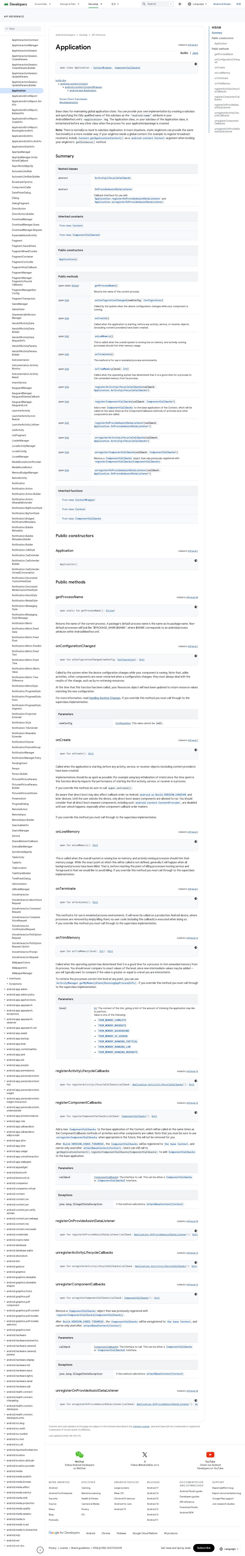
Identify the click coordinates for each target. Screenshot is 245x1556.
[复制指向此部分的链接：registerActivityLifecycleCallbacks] (112, 1071)
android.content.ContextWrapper (83, 87)
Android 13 (152, 1509)
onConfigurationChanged (110, 300)
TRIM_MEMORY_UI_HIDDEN (113, 1036)
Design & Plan (68, 3)
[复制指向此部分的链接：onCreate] (74, 740)
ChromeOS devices (124, 1498)
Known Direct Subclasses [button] (73, 101)
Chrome (106, 1533)
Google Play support (223, 1498)
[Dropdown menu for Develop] (102, 4)
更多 (113, 3)
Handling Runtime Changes (104, 698)
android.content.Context (74, 83)
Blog (51, 1514)
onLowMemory (102, 336)
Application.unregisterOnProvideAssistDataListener (129, 201)
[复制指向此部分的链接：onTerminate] (79, 889)
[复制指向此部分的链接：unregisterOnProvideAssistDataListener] (122, 1391)
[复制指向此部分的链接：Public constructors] (97, 536)
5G (83, 1514)
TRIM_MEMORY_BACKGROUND (113, 1030)
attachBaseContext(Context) (102, 1148)
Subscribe (204, 1548)
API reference (14, 16)
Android (53, 1487)
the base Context (176, 1144)
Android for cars (123, 1503)
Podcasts (53, 1519)
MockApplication (69, 102)
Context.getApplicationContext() (101, 138)
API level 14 (192, 938)
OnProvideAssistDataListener (113, 189)
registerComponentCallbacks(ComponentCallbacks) (127, 461)
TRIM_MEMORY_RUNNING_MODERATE (118, 1052)
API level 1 (193, 44)
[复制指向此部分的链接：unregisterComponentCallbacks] (108, 1285)
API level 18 (192, 1221)
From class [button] (71, 225)
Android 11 (152, 1519)
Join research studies (223, 1503)
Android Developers (65, 34)
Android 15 (152, 1498)
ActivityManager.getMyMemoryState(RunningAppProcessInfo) (96, 983)
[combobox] (157, 4)
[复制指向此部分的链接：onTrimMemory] (83, 938)
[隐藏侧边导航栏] (40, 1550)
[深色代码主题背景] (196, 64)
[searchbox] (22, 28)
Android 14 (153, 1503)
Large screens (121, 1487)
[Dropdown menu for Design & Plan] (80, 4)
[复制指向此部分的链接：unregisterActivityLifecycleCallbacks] (116, 1253)
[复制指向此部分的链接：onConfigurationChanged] (98, 646)
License (64, 1548)
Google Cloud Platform (145, 1533)
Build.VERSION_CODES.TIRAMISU (83, 1144)
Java (195, 53)
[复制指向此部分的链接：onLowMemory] (83, 832)
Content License (141, 1426)
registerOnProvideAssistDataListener (119, 422)
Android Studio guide (191, 1491)
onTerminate (103, 354)
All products (171, 1533)
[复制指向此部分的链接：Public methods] (89, 582)
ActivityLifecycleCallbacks (113, 177)
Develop (93, 3)
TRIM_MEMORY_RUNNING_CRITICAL (118, 1041)
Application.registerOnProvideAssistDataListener (127, 198)
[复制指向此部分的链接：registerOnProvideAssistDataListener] (118, 1221)
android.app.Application (83, 90)
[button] (22, 978)
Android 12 (152, 1514)
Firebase (121, 1533)
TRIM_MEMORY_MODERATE (112, 1025)
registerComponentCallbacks (113, 401)
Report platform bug (223, 1487)
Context (78, 225)
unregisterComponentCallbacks (114, 452)
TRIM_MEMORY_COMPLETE (112, 1020)
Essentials (41, 3)
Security (53, 1498)
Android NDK (187, 1512)
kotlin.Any (61, 80)
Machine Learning (91, 1493)
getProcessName (105, 285)
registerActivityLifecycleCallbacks (118, 386)
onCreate (100, 318)
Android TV (120, 1509)
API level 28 (192, 597)
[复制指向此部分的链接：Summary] (77, 156)
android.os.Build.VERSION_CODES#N (163, 794)
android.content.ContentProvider (158, 802)
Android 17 (152, 1487)
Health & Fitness (90, 1498)
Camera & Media (90, 1503)
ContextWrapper (85, 499)
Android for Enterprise (60, 1493)
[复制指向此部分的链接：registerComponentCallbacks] (105, 1103)
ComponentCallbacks (120, 407)
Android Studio (222, 3)
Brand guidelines (80, 1548)
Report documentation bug (226, 1493)
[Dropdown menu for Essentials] (51, 4)
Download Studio (189, 1507)
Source (52, 1503)
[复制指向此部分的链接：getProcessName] (86, 597)
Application (67, 259)
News (52, 1509)
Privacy (85, 1509)
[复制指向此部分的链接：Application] (76, 551)
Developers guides (189, 1496)
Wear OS (119, 1493)
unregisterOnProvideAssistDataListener (120, 470)
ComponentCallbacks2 (86, 234)
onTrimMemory (103, 368)
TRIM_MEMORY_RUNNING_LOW (114, 1046)
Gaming (86, 1487)
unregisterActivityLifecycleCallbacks (120, 437)
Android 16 (153, 1493)
